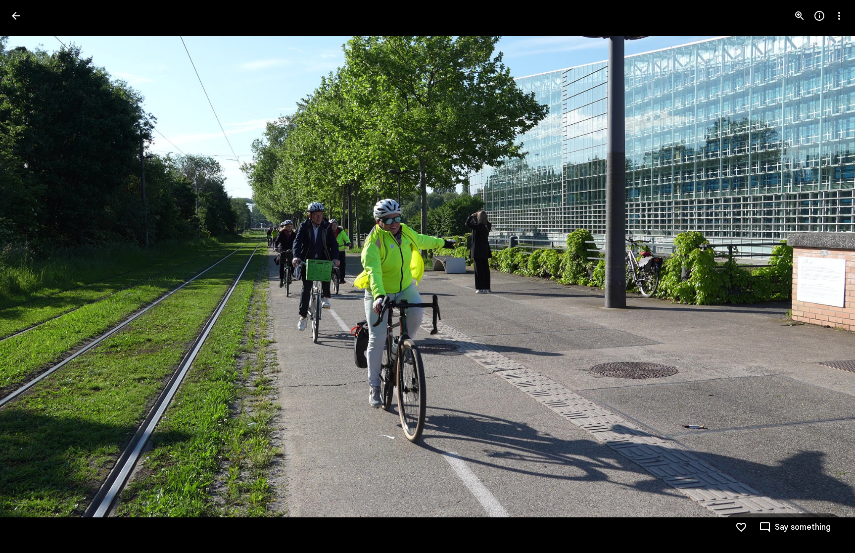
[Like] (741, 527)
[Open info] (819, 16)
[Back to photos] (16, 16)
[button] (28, 277)
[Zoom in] (799, 16)
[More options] (839, 16)
